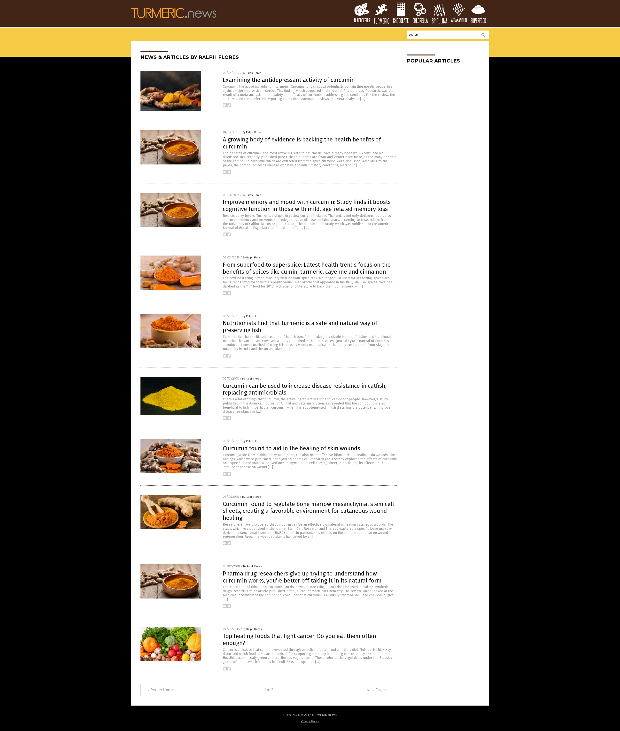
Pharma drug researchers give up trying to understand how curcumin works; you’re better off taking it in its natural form (302, 577)
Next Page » (377, 690)
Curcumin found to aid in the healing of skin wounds (291, 448)
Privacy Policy (310, 721)
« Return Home (160, 690)
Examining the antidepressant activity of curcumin (289, 80)
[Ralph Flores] (173, 19)
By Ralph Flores (251, 73)
